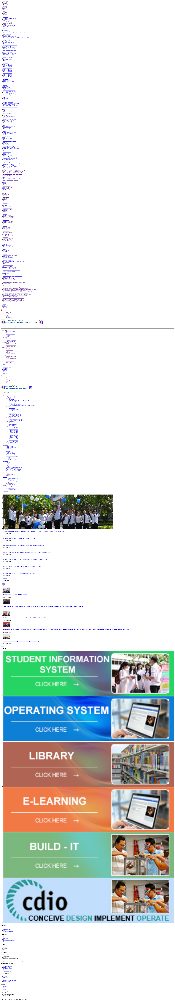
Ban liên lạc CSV (7, 189)
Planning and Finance (8, 281)
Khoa (4, 9)
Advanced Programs (7, 209)
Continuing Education (8, 931)
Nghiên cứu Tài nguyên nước (9, 167)
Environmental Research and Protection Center (13, 296)
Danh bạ (5, 371)
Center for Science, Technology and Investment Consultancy (16, 293)
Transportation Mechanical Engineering (11, 270)
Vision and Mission (7, 248)
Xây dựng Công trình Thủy (9, 147)
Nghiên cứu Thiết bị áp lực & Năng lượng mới (13, 171)
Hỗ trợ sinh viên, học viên (8, 120)
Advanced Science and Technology (11, 255)
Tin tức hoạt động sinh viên (9, 116)
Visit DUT (5, 237)
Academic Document (7, 208)
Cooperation (6, 194)
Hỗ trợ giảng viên (7, 127)
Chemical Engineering (8, 257)
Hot (4, 583)
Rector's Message (7, 245)
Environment (6, 262)
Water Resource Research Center (10, 301)
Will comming (6, 585)
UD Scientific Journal (8, 217)
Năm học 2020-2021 (7, 71)
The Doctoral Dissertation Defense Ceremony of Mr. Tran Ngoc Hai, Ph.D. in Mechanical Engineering (27, 617)
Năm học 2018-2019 (7, 74)
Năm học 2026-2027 (7, 64)
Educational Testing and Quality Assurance (12, 276)
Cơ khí (4, 134)
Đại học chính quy (7, 80)
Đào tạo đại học (6, 967)
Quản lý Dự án (6, 144)
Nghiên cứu (5, 4)
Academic (5, 192)
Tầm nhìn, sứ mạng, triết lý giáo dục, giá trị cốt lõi (14, 32)
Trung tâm (5, 12)
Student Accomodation (8, 238)
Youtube (5, 948)
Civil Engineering (7, 258)
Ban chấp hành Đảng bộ (8, 42)
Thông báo (5, 101)
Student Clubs (6, 241)
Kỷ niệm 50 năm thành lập (9, 26)
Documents (5, 306)
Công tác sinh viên (7, 152)
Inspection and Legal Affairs (9, 278)
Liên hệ (5, 28)
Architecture (6, 256)
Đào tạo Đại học (6, 87)
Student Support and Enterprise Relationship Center (14, 300)
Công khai (5, 24)
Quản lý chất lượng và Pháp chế (10, 158)
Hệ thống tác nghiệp (7, 981)
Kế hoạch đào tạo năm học (9, 90)
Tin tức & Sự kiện (7, 367)
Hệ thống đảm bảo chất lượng (9, 53)
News (4, 304)
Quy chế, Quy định (7, 121)
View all (5, 578)
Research (5, 193)
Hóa (4, 139)
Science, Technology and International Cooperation (14, 282)
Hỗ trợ (4, 8)
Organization (6, 250)
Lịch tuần (5, 370)
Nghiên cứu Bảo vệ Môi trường (10, 166)
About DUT (6, 198)
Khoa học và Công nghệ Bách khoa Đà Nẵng (13, 178)
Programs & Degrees (7, 206)
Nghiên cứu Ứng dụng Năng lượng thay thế (12, 174)
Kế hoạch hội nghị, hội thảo (9, 104)
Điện (4, 137)
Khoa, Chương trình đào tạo (9, 47)
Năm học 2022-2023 (7, 69)
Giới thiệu (5, 1)
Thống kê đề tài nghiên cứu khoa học (11, 103)
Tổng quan (5, 19)
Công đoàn (5, 184)
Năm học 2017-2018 (7, 75)
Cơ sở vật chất (6, 153)
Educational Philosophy (8, 246)
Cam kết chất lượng (7, 22)
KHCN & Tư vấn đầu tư (8, 165)
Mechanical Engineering (8, 265)
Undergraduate (6, 929)
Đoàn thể (5, 14)
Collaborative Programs (8, 222)
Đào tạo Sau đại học (7, 88)
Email (4, 939)
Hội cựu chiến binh (7, 187)
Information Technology (8, 263)
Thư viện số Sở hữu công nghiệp (10, 107)
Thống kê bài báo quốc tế (8, 102)
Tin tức (4, 99)
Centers (5, 202)
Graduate (5, 930)
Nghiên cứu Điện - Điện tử (9, 169)
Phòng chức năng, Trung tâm (9, 50)
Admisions (5, 928)
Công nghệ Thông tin (8, 133)
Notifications (6, 305)
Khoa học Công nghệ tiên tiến (9, 141)
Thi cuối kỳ (5, 92)
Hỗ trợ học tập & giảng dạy (9, 126)
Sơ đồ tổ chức (6, 41)
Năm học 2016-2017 (7, 76)
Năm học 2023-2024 (7, 68)
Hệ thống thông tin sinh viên (9, 119)
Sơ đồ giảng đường (7, 59)
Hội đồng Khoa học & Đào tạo (10, 45)
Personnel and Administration (9, 279)
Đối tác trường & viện (8, 113)
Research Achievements (8, 216)
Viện (4, 13)
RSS (4, 949)
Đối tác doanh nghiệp (8, 111)
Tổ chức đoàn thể (7, 46)
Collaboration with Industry (9, 223)
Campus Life (6, 197)
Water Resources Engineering (9, 271)
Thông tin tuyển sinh (7, 966)
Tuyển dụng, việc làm (8, 122)
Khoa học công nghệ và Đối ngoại (10, 156)
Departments (6, 200)
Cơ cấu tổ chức (6, 20)
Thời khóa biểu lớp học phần (9, 91)
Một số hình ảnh (6, 60)
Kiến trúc (5, 142)
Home (4, 364)
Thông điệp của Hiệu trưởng (9, 18)
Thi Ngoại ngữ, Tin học (8, 93)
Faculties (5, 199)
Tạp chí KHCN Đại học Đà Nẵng (10, 105)
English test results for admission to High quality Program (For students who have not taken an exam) (25, 559)
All (4, 584)
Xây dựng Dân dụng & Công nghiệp (11, 148)
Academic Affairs (7, 274)
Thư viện (5, 976)
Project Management (7, 266)
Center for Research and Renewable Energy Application (15, 290)
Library (4, 211)
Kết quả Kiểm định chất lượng (9, 54)
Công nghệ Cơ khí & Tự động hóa (10, 180)
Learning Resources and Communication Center (13, 298)
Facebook (5, 947)
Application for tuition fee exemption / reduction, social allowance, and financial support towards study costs (26, 552)
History (4, 249)
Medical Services (7, 239)
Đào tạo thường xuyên (8, 969)
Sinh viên (5, 7)
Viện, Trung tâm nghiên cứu (9, 48)
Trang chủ (5, 491)
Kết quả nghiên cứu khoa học (9, 36)
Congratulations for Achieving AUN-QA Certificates (15, 594)
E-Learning (5, 938)
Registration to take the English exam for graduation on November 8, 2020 (19, 573)
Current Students (7, 228)
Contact (5, 251)
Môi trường (5, 143)
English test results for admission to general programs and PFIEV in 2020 (19, 538)
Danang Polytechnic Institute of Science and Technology (15, 295)
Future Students (6, 227)
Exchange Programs (7, 232)
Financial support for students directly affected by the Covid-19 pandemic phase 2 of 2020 (22, 566)
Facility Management (7, 277)
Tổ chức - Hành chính (8, 159)
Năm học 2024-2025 (7, 66)
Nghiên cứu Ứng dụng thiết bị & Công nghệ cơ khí (14, 172)
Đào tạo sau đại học (7, 968)
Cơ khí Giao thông (7, 136)
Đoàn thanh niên (6, 186)
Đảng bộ (5, 183)
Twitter (4, 989)
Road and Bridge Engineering (9, 267)
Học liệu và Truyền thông (8, 164)
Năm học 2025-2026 (7, 65)
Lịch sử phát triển (7, 34)
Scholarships (6, 231)
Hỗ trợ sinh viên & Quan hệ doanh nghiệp (12, 163)
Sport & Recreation (7, 240)
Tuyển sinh (5, 2)
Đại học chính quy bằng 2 (8, 81)
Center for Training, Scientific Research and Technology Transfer (17, 294)
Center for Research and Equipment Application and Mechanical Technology (20, 289)
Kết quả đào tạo (6, 35)
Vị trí (4, 58)
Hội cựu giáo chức (7, 188)
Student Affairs (6, 283)
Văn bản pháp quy (7, 971)
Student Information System (9, 940)
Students (5, 195)
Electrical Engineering (8, 260)
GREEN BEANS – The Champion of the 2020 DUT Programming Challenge (21, 641)
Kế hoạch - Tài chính (7, 155)
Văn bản (5, 369)
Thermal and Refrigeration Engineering (11, 268)
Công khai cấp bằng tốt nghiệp (10, 25)
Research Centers (7, 215)
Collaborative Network (8, 221)
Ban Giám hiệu (6, 43)
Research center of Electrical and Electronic (12, 299)
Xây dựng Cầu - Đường (8, 146)
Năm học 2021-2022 (7, 70)
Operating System (7, 941)
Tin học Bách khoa (7, 175)
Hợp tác (5, 6)
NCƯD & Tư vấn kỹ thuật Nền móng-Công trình (14, 170)
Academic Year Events (8, 235)
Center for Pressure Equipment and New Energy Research (15, 288)
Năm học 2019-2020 (7, 73)
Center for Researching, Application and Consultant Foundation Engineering (19, 291)
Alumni (5, 229)
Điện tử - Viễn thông (7, 138)
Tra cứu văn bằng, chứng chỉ (9, 94)
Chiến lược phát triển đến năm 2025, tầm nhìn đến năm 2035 (16, 37)
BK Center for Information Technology (11, 287)
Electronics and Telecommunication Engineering (13, 261)
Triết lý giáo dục (6, 31)
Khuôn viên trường (7, 23)
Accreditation (6, 203)
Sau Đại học (6, 82)
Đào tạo (5, 3)
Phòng (4, 11)
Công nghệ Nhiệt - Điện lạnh (9, 132)
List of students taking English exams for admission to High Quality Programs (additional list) (23, 545)
